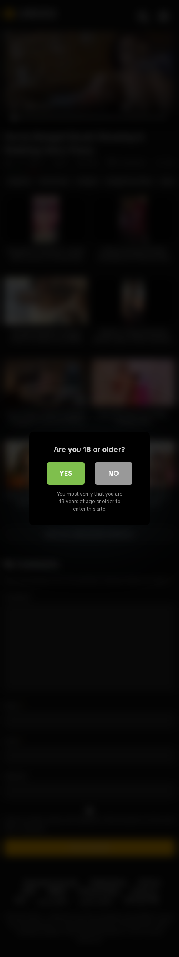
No (113, 473)
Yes (66, 473)
